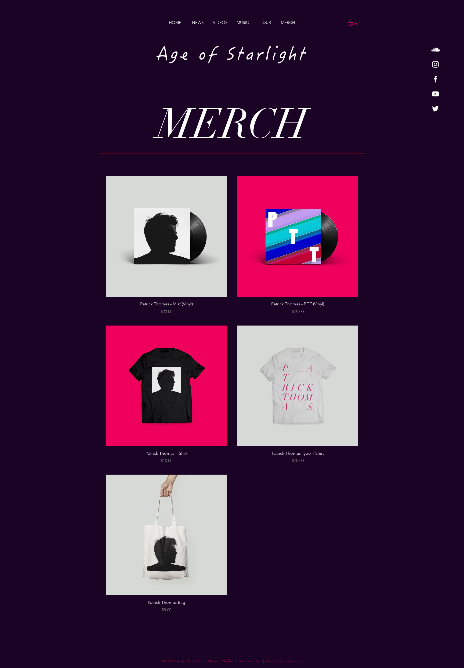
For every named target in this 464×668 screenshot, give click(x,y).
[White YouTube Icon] (435, 93)
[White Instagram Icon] (435, 64)
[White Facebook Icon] (435, 79)
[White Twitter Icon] (435, 108)
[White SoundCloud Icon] (435, 49)
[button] (353, 23)
